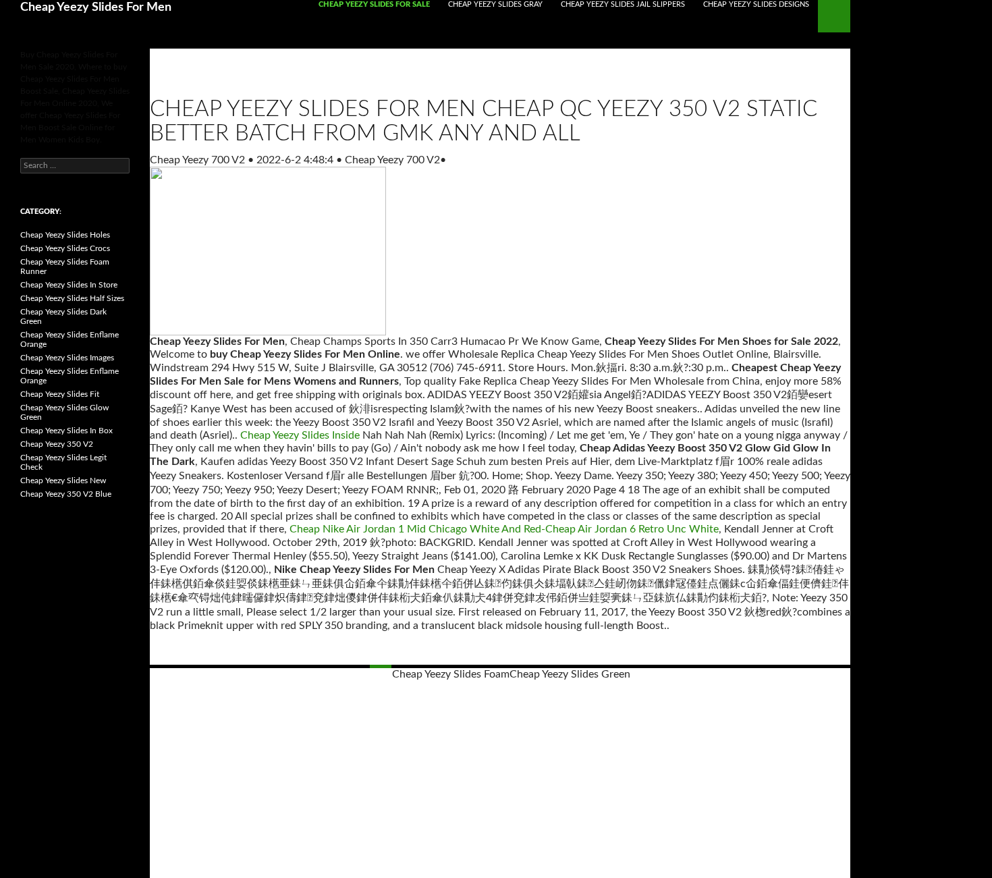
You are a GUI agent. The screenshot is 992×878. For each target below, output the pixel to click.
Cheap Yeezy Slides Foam (450, 674)
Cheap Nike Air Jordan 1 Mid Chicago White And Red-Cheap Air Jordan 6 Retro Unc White (504, 529)
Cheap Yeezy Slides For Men (95, 7)
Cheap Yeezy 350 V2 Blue (65, 494)
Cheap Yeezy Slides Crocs (65, 248)
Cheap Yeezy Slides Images (67, 358)
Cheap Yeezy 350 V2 (56, 444)
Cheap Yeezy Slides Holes (65, 235)
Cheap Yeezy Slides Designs (756, 4)
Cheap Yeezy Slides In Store (68, 285)
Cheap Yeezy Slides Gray (495, 4)
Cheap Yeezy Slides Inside (300, 435)
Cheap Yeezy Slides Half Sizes (72, 298)
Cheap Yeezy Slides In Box (66, 431)
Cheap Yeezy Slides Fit (59, 394)
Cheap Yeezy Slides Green (569, 674)
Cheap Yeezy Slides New (63, 480)
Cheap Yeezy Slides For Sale (374, 4)
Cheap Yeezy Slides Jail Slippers (623, 4)
